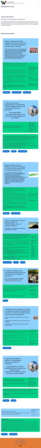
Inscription (6, 151)
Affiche (13, 151)
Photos (5, 300)
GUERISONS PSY (10, 2)
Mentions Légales (20, 439)
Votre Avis (6, 400)
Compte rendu (13, 434)
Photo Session (27, 92)
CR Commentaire (22, 151)
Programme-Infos (15, 213)
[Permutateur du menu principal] (39, 3)
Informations (6, 92)
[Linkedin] (21, 445)
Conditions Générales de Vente (20, 442)
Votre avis (4, 434)
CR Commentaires (16, 92)
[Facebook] (19, 445)
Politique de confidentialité (20, 440)
